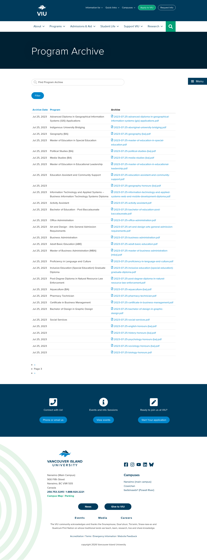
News (88, 506)
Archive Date (40, 109)
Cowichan (129, 485)
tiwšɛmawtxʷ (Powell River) (139, 490)
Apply (146, 7)
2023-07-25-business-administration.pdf (137, 237)
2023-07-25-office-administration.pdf (135, 220)
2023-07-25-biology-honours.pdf (133, 352)
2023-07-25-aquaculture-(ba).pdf (132, 289)
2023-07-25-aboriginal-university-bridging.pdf (140, 127)
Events (80, 517)
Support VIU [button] (132, 26)
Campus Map (55, 495)
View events (103, 419)
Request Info (166, 7)
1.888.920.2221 (75, 491)
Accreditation (77, 536)
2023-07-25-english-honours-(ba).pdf (135, 326)
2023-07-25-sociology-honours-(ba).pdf (136, 345)
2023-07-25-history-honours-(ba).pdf (135, 332)
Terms (88, 536)
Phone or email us (53, 419)
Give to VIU (118, 506)
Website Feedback (127, 536)
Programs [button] (56, 26)
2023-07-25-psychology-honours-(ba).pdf (138, 339)
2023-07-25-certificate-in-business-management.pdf (143, 302)
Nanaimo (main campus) (137, 481)
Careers (126, 517)
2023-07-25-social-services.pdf (132, 319)
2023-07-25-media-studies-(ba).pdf (134, 157)
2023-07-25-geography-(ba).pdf (132, 133)
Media (102, 517)
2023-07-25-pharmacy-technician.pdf (135, 295)
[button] (197, 81)
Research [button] (154, 26)
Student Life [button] (108, 26)
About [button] (38, 26)
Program (55, 109)
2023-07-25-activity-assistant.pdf (132, 202)
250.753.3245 (55, 491)
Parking (69, 495)
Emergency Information (104, 536)
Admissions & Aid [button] (81, 26)
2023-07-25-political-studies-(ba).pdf (135, 151)
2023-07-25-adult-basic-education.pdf (135, 243)
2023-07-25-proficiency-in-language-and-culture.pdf (143, 261)
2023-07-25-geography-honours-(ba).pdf (137, 185)
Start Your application (154, 419)
